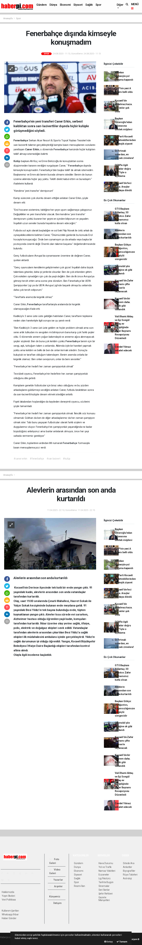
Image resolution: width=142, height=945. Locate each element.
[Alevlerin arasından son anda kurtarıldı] (50, 543)
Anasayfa (8, 18)
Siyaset (78, 4)
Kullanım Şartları (10, 910)
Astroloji (127, 878)
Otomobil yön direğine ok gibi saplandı (123, 270)
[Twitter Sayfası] (9, 873)
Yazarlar (58, 879)
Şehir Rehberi (106, 893)
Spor (98, 4)
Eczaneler (104, 874)
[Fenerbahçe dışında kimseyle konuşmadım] (50, 87)
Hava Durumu (106, 863)
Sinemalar (104, 886)
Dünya (53, 4)
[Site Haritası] (3, 880)
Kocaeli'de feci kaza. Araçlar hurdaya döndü (123, 187)
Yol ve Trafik (105, 867)
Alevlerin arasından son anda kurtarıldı (123, 234)
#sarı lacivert (53, 458)
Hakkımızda (8, 892)
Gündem (41, 4)
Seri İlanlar (104, 889)
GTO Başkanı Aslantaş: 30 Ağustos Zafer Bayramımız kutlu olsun (123, 216)
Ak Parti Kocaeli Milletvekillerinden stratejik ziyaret (125, 140)
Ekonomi (65, 4)
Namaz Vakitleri (107, 870)
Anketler (127, 867)
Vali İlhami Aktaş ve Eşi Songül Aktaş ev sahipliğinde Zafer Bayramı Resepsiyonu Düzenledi (124, 327)
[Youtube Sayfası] (21, 873)
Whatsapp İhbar (10, 914)
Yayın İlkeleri (8, 895)
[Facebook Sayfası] (3, 873)
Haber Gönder (9, 918)
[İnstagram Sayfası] (15, 873)
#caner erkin (20, 458)
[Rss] (33, 873)
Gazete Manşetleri (104, 899)
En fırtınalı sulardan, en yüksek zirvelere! (124, 154)
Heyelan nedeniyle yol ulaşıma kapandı (124, 76)
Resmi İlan (79, 886)
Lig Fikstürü (104, 878)
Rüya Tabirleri (130, 874)
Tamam (123, 941)
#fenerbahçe (37, 458)
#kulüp (66, 458)
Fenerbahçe (61, 149)
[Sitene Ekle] (10, 880)
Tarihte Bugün (106, 882)
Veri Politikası (9, 899)
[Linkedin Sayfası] (27, 873)
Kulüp (17, 161)
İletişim (57, 903)
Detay (109, 941)
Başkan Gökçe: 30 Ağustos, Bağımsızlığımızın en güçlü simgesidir (125, 252)
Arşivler (58, 886)
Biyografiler (129, 870)
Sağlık (89, 4)
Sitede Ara (128, 863)
